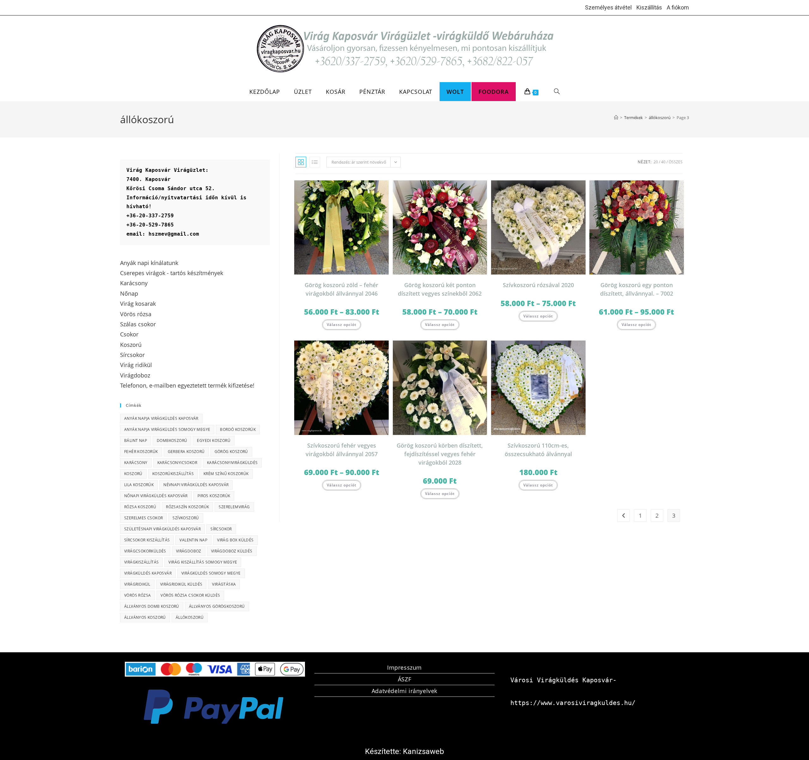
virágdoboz (188, 551)
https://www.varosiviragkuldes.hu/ (573, 703)
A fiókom (678, 7)
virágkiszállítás (141, 562)
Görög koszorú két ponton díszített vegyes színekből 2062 (440, 289)
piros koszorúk (214, 495)
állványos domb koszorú (151, 606)
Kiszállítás (649, 7)
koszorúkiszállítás (173, 473)
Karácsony (136, 462)
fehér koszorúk (141, 451)
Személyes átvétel (608, 7)
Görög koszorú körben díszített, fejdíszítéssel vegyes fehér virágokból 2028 (440, 454)
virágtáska (224, 584)
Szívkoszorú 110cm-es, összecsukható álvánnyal (538, 450)
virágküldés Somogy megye (211, 573)
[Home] (616, 117)
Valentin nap (193, 540)
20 (656, 162)
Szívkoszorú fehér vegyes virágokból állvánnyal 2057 (342, 450)
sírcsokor (221, 529)
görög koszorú (231, 451)
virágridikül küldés (181, 584)
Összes (676, 162)
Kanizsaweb (423, 751)
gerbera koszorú (186, 451)
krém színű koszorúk (226, 473)
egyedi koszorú (213, 440)
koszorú (133, 473)
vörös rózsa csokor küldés (190, 595)
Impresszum (404, 667)
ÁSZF (404, 679)
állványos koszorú (145, 617)
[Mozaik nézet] (300, 162)
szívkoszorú (186, 518)
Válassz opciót (341, 324)
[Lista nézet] (314, 162)
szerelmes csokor (143, 518)
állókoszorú (190, 617)
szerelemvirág (234, 507)
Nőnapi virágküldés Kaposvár (156, 495)
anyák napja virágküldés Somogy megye (167, 429)
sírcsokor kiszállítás (147, 540)
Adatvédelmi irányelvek (404, 691)
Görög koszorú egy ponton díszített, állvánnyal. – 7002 (636, 289)
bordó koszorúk (238, 429)
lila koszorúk (139, 484)
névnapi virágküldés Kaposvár (195, 484)
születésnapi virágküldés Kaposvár (162, 529)
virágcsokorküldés (145, 551)
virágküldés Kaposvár (148, 573)
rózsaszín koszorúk (187, 507)
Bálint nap (135, 440)
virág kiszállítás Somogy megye (202, 562)
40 (663, 162)
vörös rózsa (137, 595)
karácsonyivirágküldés (232, 462)
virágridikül (137, 584)
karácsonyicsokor (177, 462)
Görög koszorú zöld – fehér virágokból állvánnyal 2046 (341, 289)
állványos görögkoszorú (217, 606)
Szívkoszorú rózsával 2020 (538, 285)
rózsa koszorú (140, 507)
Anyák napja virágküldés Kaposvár (161, 418)
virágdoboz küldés (231, 551)
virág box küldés (235, 540)
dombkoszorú (172, 440)
